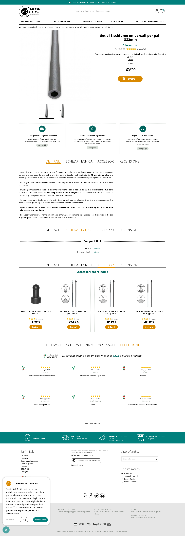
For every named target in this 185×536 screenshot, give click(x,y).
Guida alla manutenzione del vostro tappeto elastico (109, 513)
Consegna (25, 466)
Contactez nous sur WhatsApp (88, 460)
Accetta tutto (40, 520)
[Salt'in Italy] (36, 11)
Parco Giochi (117, 22)
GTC (22, 469)
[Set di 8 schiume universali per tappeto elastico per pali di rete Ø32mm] (63, 111)
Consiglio (24, 471)
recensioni (141, 49)
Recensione (129, 161)
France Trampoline (131, 481)
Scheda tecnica (79, 161)
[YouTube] (102, 495)
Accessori (106, 161)
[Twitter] (96, 495)
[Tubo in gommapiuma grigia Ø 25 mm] (55, 65)
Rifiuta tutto (10, 520)
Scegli (24, 520)
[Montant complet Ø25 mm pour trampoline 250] (74, 294)
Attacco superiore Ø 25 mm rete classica (36, 312)
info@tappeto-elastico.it (82, 455)
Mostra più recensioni (92, 423)
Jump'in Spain (129, 479)
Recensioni (129, 344)
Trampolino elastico (31, 22)
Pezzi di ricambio (62, 22)
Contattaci (24, 458)
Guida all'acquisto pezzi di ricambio (143, 517)
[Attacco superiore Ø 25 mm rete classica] (36, 294)
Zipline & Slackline (92, 22)
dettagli (41, 145)
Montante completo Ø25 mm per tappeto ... (73, 312)
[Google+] (85, 495)
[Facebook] (91, 495)
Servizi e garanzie (27, 463)
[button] (6, 529)
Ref (116, 49)
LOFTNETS (128, 473)
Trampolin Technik (131, 476)
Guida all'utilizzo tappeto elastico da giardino (146, 512)
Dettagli (53, 161)
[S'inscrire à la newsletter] (156, 459)
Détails (130, 60)
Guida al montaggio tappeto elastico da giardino (74, 512)
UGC (27, 469)
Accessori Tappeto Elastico (150, 22)
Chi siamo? (25, 456)
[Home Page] (20, 27)
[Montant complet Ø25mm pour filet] (149, 294)
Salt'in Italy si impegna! (29, 461)
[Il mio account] (157, 11)
